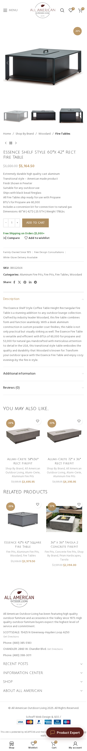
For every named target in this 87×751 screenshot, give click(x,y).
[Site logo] (42, 10)
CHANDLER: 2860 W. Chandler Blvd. (24, 649)
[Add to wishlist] (37, 421)
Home (7, 134)
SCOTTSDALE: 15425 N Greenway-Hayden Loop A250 (36, 632)
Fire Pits (49, 274)
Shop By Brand (25, 134)
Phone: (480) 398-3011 (17, 655)
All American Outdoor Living (22, 470)
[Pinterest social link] (25, 282)
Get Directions (11, 637)
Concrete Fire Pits (65, 552)
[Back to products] (10, 143)
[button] (7, 63)
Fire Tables (62, 134)
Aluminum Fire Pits (31, 274)
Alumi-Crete (32, 472)
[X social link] (19, 282)
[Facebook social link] (14, 282)
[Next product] (15, 143)
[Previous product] (5, 143)
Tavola (64, 560)
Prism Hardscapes (70, 556)
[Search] (62, 10)
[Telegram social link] (35, 282)
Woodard (44, 134)
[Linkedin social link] (30, 282)
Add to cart (35, 222)
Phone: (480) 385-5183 (17, 643)
